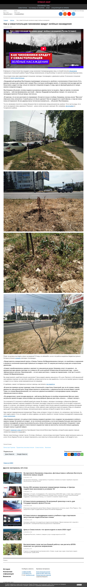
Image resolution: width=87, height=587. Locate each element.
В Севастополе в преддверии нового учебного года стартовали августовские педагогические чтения (50, 516)
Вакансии (7, 576)
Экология (48, 447)
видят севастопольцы (17, 78)
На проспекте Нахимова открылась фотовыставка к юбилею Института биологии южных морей (53, 474)
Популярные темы (43, 5)
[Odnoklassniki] (69, 454)
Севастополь (22, 8)
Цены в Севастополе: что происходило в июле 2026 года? (47, 529)
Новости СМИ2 (8, 463)
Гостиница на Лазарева (36, 8)
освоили (18, 358)
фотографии (70, 106)
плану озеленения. (9, 416)
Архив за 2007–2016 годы (43, 573)
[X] (72, 454)
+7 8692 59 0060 (26, 571)
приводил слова (16, 430)
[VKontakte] (65, 454)
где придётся (51, 384)
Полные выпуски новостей (43, 575)
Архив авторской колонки (43, 571)
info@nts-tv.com (30, 575)
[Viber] (78, 454)
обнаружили (73, 71)
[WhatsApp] (81, 454)
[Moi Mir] (75, 454)
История (6, 569)
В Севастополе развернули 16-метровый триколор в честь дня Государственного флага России (49, 502)
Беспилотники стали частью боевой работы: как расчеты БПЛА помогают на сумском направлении (50, 545)
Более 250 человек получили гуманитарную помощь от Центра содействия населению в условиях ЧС (49, 488)
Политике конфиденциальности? (45, 585)
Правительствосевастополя (25, 447)
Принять (79, 584)
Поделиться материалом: (73, 451)
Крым (48, 8)
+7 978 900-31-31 (26, 573)
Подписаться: (8, 451)
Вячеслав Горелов (9, 447)
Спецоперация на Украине (60, 8)
